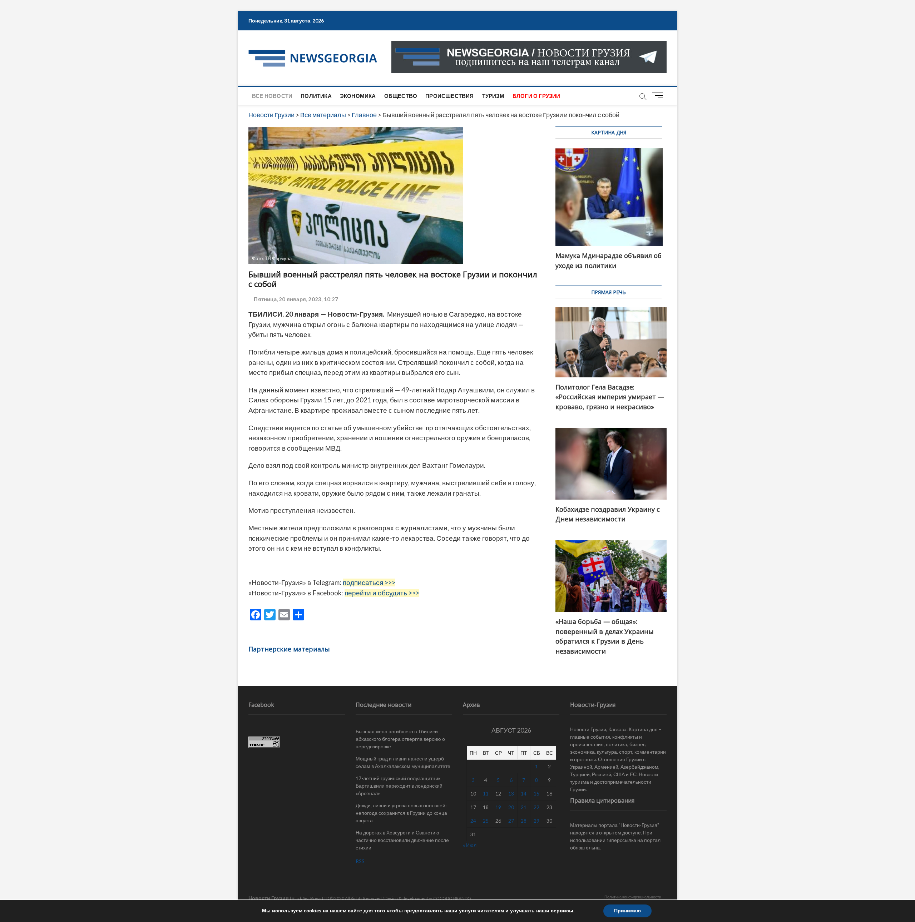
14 (523, 793)
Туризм (493, 96)
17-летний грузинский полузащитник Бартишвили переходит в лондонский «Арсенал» (399, 785)
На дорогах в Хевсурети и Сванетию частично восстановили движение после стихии (402, 840)
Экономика (358, 96)
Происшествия (449, 96)
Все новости (272, 96)
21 (523, 807)
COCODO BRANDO (452, 898)
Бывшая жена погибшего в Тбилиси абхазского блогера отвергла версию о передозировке (400, 738)
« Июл (469, 845)
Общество (400, 96)
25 (486, 821)
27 (511, 821)
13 (511, 793)
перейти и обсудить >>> (382, 593)
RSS (360, 861)
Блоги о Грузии (536, 96)
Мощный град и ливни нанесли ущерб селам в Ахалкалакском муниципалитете (403, 762)
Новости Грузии (268, 898)
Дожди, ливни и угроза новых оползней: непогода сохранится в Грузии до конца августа (401, 812)
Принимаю (627, 910)
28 (523, 821)
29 (536, 821)
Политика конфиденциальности (632, 896)
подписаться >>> (369, 582)
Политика (316, 96)
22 (536, 807)
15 (536, 793)
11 (486, 793)
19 (498, 807)
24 (473, 821)
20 (511, 807)
